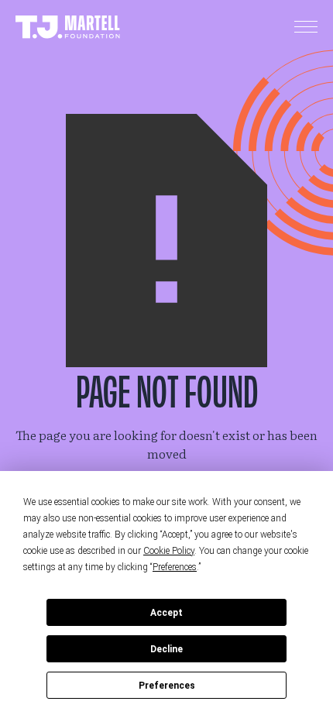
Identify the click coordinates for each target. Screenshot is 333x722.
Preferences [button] (175, 567)
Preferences (167, 685)
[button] (306, 27)
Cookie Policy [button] (168, 550)
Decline (166, 649)
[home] (67, 27)
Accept (166, 612)
